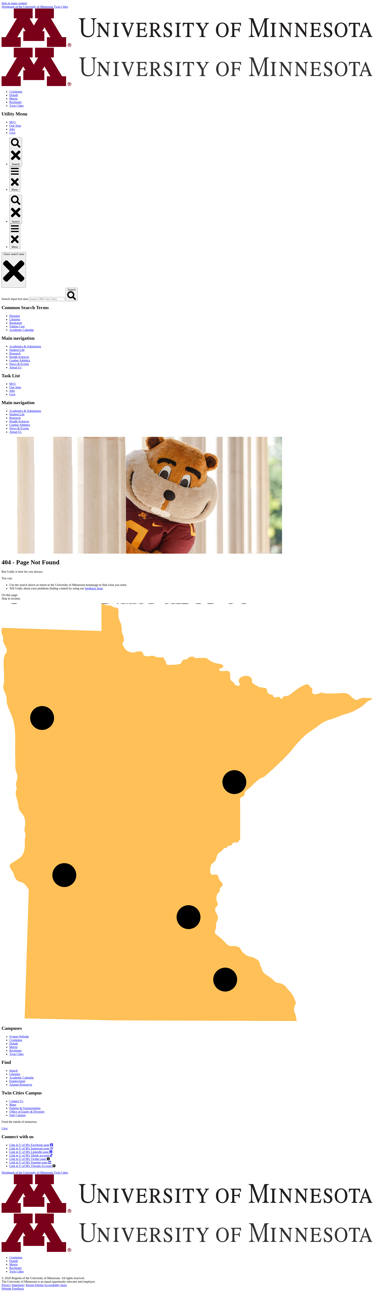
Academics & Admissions (25, 346)
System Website (19, 1036)
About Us (15, 367)
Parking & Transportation (25, 1108)
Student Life (17, 350)
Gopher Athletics (19, 360)
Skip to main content (14, 3)
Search (13, 1070)
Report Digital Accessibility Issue (46, 1285)
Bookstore (15, 323)
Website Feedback (13, 1288)
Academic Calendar (21, 330)
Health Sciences (19, 357)
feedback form (94, 588)
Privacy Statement (13, 1285)
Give (12, 132)
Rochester (15, 102)
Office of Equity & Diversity (27, 1111)
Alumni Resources (20, 1084)
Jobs (12, 129)
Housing (14, 316)
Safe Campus (17, 1115)
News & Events (19, 364)
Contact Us (16, 1101)
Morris (13, 98)
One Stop (15, 125)
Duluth (13, 95)
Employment (17, 1081)
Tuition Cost (17, 326)
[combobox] (47, 299)
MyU (12, 122)
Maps (12, 1104)
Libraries (14, 319)
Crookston (15, 91)
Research (15, 353)
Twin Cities (16, 105)
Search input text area (15, 299)
